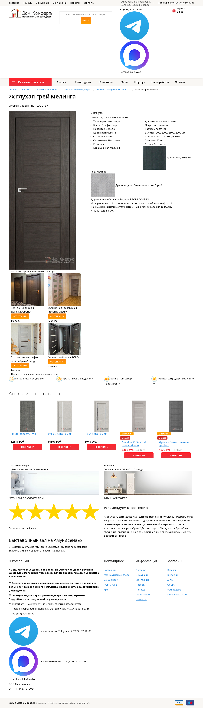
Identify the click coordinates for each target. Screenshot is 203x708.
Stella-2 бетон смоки (60, 433)
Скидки (61, 82)
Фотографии (20, 316)
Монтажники (59, 2)
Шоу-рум (139, 82)
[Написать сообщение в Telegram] (134, 25)
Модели (15, 320)
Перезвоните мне (177, 594)
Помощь (27, 2)
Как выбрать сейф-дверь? (119, 516)
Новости (75, 2)
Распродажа (83, 82)
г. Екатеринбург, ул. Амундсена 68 (176, 2)
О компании (42, 2)
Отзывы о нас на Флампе (23, 528)
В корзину (27, 446)
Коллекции (110, 569)
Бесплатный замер (130, 71)
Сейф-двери (111, 579)
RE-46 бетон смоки (96, 433)
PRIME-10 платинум (23, 433)
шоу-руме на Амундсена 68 (35, 546)
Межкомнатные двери (117, 574)
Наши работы (160, 82)
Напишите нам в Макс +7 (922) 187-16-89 (62, 661)
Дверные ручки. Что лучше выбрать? (162, 528)
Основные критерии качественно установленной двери (136, 524)
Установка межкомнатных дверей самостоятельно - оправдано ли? (151, 520)
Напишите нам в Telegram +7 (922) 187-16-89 (65, 631)
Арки (106, 589)
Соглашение (143, 594)
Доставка (14, 2)
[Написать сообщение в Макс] (134, 55)
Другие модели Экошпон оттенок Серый (138, 185)
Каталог (171, 569)
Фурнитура (110, 584)
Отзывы (180, 82)
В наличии (106, 82)
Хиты (124, 82)
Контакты (88, 2)
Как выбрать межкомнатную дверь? (155, 516)
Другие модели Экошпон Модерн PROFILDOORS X (120, 199)
